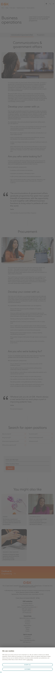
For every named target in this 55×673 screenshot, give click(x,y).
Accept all (27, 664)
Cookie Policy (29, 659)
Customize (27, 669)
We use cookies (8, 651)
